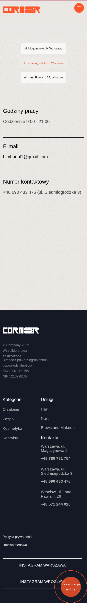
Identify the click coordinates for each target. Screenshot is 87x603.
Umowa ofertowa (15, 545)
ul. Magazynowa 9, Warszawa (43, 48)
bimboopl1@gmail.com (25, 156)
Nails (45, 418)
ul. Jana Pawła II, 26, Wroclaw (43, 77)
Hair (44, 409)
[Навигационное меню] (79, 7)
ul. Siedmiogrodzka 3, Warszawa (43, 63)
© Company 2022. (16, 350)
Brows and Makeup (58, 428)
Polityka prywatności (17, 537)
